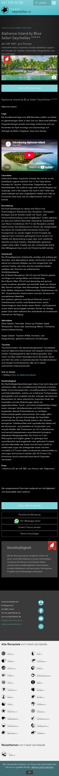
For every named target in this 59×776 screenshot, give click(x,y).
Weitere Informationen (43, 767)
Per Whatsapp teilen (30, 521)
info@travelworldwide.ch (11, 620)
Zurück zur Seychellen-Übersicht (16, 27)
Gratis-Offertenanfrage (29, 88)
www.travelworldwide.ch (11, 624)
